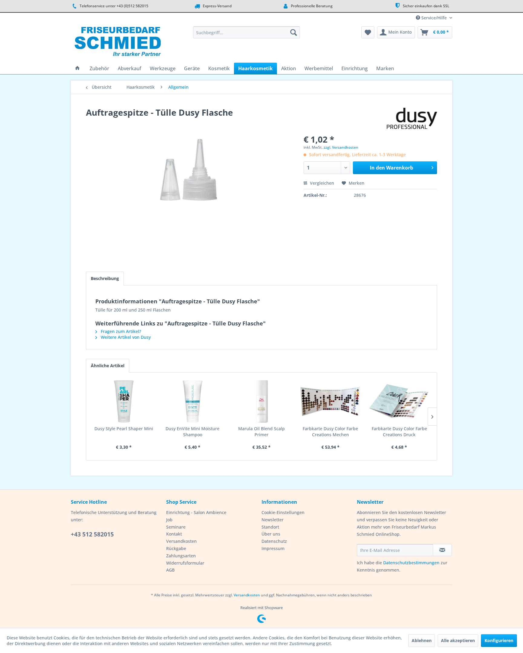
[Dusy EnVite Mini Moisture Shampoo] (193, 401)
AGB (170, 570)
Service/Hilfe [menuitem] (434, 18)
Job (169, 520)
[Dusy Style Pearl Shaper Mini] (124, 401)
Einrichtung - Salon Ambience (196, 512)
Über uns (271, 534)
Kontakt (174, 534)
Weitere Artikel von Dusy (125, 337)
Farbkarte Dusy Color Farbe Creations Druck (399, 431)
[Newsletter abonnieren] (442, 550)
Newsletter (273, 520)
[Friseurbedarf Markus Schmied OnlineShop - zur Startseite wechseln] (117, 43)
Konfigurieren (499, 640)
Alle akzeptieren (458, 640)
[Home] (77, 68)
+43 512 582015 (92, 534)
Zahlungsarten (181, 556)
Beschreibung (105, 278)
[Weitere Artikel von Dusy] (412, 118)
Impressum (273, 548)
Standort (270, 527)
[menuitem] (246, 32)
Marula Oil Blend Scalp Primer (261, 431)
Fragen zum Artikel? (120, 331)
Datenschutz (274, 541)
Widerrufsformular (185, 563)
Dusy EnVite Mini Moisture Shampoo (192, 431)
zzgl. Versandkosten (341, 147)
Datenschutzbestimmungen (411, 563)
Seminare (176, 527)
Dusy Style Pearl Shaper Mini (123, 428)
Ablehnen (422, 640)
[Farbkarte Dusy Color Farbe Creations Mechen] (330, 401)
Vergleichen (321, 183)
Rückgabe (176, 548)
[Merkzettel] (367, 32)
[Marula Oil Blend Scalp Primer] (261, 401)
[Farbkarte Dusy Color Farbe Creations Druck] (399, 401)
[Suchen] (293, 32)
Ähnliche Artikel (107, 365)
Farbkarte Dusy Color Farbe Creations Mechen (330, 431)
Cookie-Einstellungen (283, 512)
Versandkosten (181, 541)
